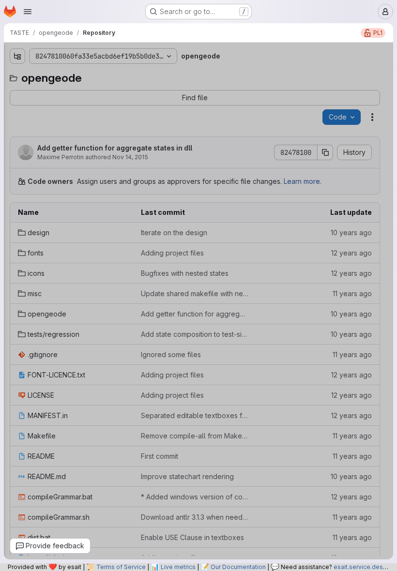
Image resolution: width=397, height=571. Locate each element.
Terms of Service (121, 567)
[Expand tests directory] (15, 170)
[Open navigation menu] (27, 11)
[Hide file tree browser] (15, 56)
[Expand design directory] (15, 92)
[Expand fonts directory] (15, 108)
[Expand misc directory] (15, 139)
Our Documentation (238, 567)
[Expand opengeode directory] (15, 154)
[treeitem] (78, 92)
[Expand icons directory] (15, 123)
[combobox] (77, 75)
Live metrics (178, 567)
